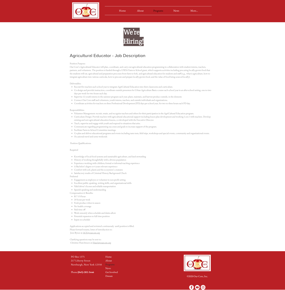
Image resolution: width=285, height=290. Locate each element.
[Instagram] (203, 287)
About (108, 260)
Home (108, 256)
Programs (109, 264)
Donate (109, 276)
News (108, 268)
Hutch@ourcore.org (102, 242)
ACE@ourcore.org (91, 232)
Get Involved (111, 272)
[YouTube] (197, 287)
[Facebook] (191, 287)
